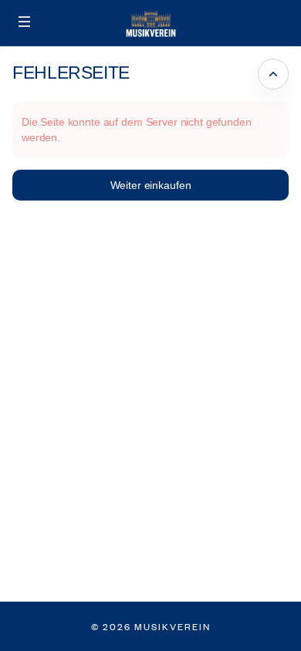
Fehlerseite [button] (71, 72)
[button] (24, 21)
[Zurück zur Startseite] (150, 23)
